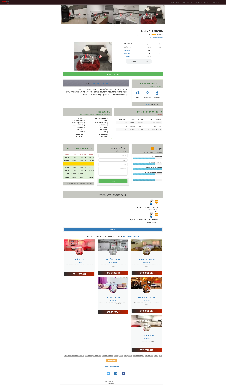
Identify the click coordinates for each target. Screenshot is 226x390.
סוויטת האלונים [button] (215, 2)
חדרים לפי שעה (100, 83)
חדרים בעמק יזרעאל (187, 2)
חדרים (206, 2)
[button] (114, 26)
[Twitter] (108, 373)
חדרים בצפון (198, 2)
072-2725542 (113, 272)
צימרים (107, 366)
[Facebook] (123, 373)
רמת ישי (148, 104)
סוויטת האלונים (114, 366)
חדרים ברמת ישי (174, 2)
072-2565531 (79, 274)
